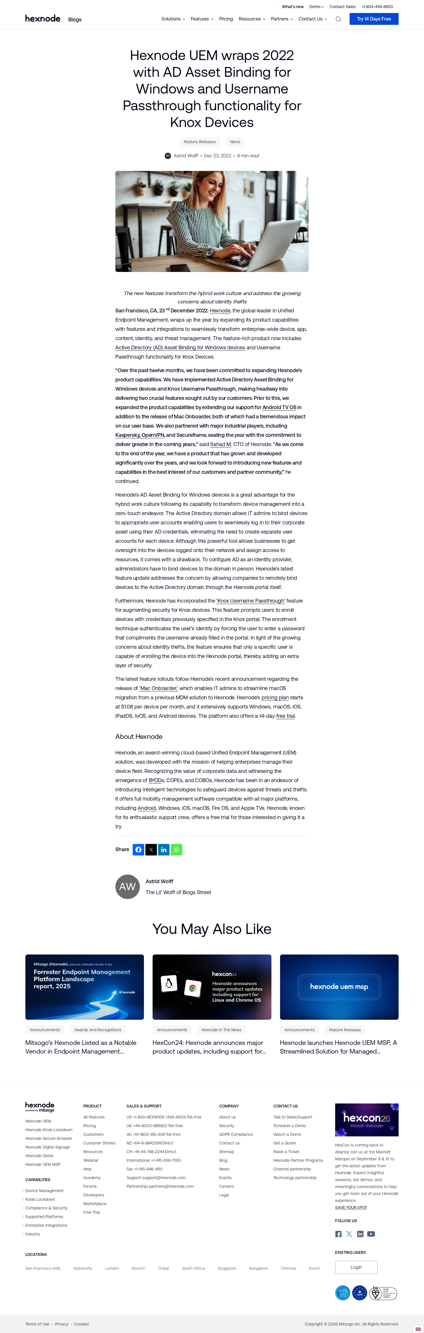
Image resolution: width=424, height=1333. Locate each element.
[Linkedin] (164, 849)
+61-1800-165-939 (154, 1134)
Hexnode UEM (38, 1121)
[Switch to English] (418, 1329)
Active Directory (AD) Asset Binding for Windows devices (180, 347)
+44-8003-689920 (155, 1125)
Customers (93, 1134)
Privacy (62, 1324)
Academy (92, 1177)
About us (227, 1117)
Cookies (81, 1324)
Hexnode (220, 310)
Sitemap (226, 1151)
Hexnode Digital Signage (47, 1147)
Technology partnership (294, 1177)
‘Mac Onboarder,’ (158, 688)
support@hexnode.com (156, 1177)
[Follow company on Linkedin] (360, 1233)
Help (87, 1169)
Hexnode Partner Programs (298, 1160)
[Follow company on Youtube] (371, 1233)
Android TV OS (279, 407)
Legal (224, 1195)
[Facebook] (138, 849)
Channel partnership (292, 1169)
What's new (293, 6)
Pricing (226, 19)
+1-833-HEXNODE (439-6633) (164, 1117)
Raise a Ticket (286, 1151)
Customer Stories (99, 1143)
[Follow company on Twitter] (349, 1233)
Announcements (45, 1030)
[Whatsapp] (176, 849)
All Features (94, 1117)
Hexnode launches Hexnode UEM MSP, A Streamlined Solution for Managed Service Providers (338, 1047)
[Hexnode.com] (42, 18)
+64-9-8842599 (150, 1143)
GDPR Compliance (236, 1134)
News (235, 141)
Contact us (229, 1143)
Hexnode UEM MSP (42, 1164)
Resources (93, 1151)
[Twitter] (151, 849)
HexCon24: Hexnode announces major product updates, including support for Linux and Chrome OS (208, 1047)
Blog (223, 1160)
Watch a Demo (287, 1134)
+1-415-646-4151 (144, 1169)
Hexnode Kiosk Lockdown (48, 1129)
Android (147, 808)
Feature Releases (200, 141)
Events (225, 1177)
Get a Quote (284, 1143)
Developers (93, 1195)
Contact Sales (343, 6)
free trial (285, 716)
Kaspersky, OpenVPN (139, 435)
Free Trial (91, 1212)
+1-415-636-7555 (154, 1160)
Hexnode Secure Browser (48, 1138)
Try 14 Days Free (374, 19)
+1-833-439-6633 (377, 6)
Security (226, 1125)
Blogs (75, 19)
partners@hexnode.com (160, 1186)
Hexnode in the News (221, 1030)
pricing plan (275, 697)
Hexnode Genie (39, 1155)
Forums (90, 1186)
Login (356, 1267)
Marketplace (94, 1203)
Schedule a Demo (289, 1125)
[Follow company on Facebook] (338, 1233)
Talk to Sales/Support (292, 1117)
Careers (226, 1186)
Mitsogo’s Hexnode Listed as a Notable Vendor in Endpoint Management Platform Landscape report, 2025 (80, 1047)
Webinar (91, 1160)
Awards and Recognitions (97, 1030)
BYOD (155, 780)
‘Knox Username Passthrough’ (250, 601)
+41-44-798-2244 (151, 1151)
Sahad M (220, 444)
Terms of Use (37, 1324)
